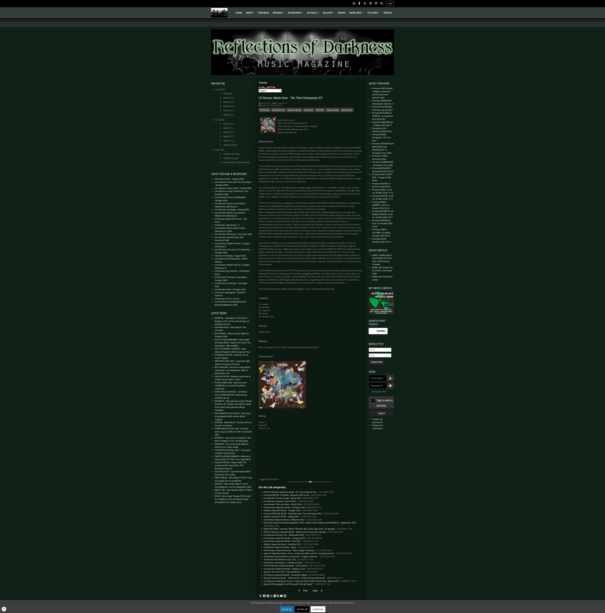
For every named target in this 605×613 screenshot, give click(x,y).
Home (239, 12)
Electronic (308, 110)
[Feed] (354, 3)
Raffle (342, 12)
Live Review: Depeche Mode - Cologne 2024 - (293, 507)
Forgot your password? (377, 421)
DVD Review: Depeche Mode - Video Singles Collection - (298, 550)
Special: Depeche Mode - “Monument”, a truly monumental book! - (303, 577)
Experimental (332, 110)
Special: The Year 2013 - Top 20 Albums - (291, 571)
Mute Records (278, 110)
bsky (390, 3)
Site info (374, 13)
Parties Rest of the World (236, 162)
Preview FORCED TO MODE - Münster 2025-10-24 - (295, 495)
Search (387, 12)
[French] (262, 87)
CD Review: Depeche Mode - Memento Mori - (293, 519)
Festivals (227, 93)
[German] (265, 87)
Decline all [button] (302, 609)
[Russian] (271, 87)
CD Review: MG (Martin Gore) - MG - (288, 559)
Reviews (279, 13)
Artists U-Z (228, 114)
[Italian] (268, 87)
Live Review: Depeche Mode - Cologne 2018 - (293, 538)
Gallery (329, 13)
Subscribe (376, 362)
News (250, 13)
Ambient (320, 110)
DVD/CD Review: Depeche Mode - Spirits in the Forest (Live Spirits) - (303, 532)
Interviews (296, 13)
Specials (313, 13)
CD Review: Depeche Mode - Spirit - (288, 547)
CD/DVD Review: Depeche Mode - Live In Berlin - (294, 565)
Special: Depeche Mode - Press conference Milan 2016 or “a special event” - (308, 553)
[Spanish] (274, 87)
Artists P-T (228, 110)
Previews (263, 12)
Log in (381, 413)
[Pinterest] (376, 3)
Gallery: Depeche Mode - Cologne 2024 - (291, 510)
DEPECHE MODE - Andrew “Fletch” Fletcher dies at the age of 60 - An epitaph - (308, 528)
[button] (260, 596)
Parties (220, 149)
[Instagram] (370, 3)
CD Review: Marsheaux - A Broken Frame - (292, 562)
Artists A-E (228, 97)
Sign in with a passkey (384, 403)
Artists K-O (228, 106)
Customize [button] (318, 609)
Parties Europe (230, 158)
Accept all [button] (286, 609)
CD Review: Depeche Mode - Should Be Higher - (294, 574)
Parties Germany (231, 153)
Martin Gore (347, 110)
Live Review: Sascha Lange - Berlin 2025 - (291, 498)
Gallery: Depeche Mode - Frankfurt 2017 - (291, 544)
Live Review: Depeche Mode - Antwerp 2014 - (293, 568)
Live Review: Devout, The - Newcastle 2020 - (292, 535)
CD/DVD (219, 119)
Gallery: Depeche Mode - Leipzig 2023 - (290, 516)
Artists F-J (228, 101)
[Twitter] (364, 3)
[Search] (381, 3)
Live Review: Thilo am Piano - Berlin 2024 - (291, 504)
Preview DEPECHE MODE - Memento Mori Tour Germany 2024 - (301, 513)
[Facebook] (359, 3)
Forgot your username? (377, 427)
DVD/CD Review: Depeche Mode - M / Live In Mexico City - (299, 492)
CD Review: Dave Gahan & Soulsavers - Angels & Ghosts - (299, 556)
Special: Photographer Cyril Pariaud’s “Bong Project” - (297, 584)
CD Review (264, 110)
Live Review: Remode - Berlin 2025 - (288, 501)
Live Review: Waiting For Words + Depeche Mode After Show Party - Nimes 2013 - (310, 581)
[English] (260, 87)
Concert (220, 89)
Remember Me (379, 391)
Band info (356, 13)
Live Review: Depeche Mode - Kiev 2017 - (291, 541)
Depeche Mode (294, 110)
